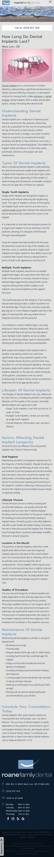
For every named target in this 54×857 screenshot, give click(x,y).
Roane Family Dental (29, 832)
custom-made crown (12, 210)
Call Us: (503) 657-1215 (27, 28)
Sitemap (31, 837)
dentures (38, 96)
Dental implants (9, 85)
